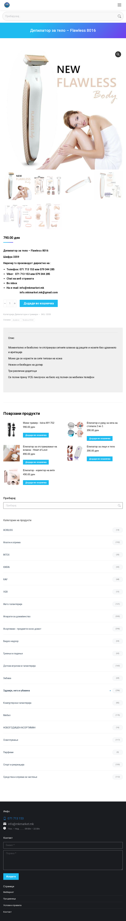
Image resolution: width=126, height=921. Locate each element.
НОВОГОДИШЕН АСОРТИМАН (19, 727)
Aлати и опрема (12, 542)
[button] (118, 54)
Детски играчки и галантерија (19, 666)
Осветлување (10, 740)
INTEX (6, 554)
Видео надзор (11, 641)
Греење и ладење (13, 653)
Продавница (9, 898)
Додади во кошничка (39, 303)
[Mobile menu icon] (119, 5)
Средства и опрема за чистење (20, 777)
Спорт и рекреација (13, 764)
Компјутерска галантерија (17, 703)
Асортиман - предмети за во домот (22, 628)
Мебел (6, 715)
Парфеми (8, 752)
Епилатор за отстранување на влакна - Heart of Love (40, 448)
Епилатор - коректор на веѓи (39, 470)
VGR (5, 591)
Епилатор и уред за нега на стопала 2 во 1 (102, 424)
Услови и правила (12, 905)
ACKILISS (8, 530)
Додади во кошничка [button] (35, 435)
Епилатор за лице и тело (101, 446)
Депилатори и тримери (26, 314)
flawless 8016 (28, 320)
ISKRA (6, 567)
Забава (7, 678)
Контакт (7, 912)
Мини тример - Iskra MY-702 (38, 422)
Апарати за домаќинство (17, 616)
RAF (5, 579)
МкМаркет (8, 892)
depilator (16, 320)
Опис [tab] (11, 338)
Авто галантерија (12, 604)
